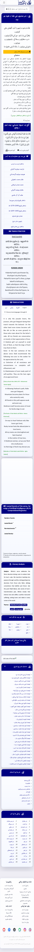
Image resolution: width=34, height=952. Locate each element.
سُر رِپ (12, 853)
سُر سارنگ (24, 830)
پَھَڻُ (10, 624)
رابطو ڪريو (8, 919)
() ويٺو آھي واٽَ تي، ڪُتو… (22, 709)
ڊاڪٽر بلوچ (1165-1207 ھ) (17, 211)
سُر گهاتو (12, 856)
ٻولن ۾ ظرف (25, 919)
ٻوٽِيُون (18, 630)
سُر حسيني (11, 836)
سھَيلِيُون (17, 627)
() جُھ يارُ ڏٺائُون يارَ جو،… (22, 687)
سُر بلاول (25, 847)
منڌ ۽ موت (27, 786)
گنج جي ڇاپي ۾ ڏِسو (24, 150)
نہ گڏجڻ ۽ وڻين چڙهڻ (25, 795)
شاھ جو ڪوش (9, 894)
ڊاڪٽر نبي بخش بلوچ (17, 226)
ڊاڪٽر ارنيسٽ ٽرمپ (17, 164)
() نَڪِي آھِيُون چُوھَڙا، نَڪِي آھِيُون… (20, 706)
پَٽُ (27, 627)
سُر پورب (12, 844)
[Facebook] (9, 930)
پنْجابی (11, 307)
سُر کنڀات (25, 824)
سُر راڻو (25, 841)
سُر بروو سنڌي (10, 838)
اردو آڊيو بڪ (8, 897)
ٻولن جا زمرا (25, 922)
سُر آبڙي (25, 833)
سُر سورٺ (24, 838)
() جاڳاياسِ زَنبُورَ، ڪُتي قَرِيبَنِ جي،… (20, 678)
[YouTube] (4, 930)
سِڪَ (10, 627)
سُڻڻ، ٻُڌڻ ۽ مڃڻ (26, 801)
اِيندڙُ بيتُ (27, 120)
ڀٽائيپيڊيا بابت (9, 885)
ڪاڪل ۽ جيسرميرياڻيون (24, 789)
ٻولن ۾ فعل (25, 916)
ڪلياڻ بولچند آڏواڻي (17, 190)
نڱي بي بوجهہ (27, 780)
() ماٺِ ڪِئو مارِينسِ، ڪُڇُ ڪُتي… (20, 700)
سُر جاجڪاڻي (11, 850)
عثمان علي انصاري (17, 216)
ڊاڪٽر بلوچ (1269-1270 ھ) (17, 206)
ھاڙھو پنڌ (27, 783)
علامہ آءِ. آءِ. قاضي (17, 195)
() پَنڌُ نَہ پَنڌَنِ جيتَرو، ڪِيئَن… (22, 716)
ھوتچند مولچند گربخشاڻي (17, 174)
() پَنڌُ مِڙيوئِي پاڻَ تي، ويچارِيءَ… (21, 713)
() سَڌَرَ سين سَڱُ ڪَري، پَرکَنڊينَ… (20, 694)
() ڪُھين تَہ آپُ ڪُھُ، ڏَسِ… (22, 760)
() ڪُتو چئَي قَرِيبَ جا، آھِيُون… (21, 751)
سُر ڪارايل (11, 862)
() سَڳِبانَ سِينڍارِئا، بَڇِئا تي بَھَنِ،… (20, 697)
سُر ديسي (11, 833)
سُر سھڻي (11, 827)
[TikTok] (30, 930)
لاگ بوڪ (8, 913)
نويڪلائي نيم (9, 916)
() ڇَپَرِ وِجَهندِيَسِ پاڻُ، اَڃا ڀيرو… (21, 735)
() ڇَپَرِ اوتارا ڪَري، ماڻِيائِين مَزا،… (21, 732)
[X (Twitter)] (14, 930)
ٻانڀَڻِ (27, 630)
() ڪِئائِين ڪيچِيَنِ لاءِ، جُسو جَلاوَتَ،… (19, 764)
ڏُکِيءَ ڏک (28, 792)
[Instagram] (24, 930)
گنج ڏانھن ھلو (10, 150)
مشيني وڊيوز (8, 901)
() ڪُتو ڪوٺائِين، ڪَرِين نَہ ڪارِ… (21, 754)
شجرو (25, 889)
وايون (28, 803)
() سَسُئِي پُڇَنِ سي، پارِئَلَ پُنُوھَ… (21, 690)
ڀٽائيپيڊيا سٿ (9, 910)
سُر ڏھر (25, 850)
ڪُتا (10, 630)
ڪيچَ (27, 632)
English (25, 307)
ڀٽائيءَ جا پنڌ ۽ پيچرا (25, 892)
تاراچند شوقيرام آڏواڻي (17, 169)
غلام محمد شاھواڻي (17, 179)
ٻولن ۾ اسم (25, 910)
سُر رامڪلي (24, 844)
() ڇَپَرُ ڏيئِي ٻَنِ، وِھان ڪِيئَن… (21, 722)
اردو (6, 307)
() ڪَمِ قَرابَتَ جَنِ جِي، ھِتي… (22, 741)
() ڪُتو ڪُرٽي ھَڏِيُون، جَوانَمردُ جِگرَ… (19, 757)
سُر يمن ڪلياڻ (10, 821)
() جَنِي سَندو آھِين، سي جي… (22, 681)
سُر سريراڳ (11, 824)
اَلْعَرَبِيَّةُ (17, 307)
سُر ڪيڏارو (11, 830)
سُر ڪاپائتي (24, 853)
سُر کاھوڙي (11, 841)
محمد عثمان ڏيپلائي (17, 185)
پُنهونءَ (18, 624)
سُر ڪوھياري (24, 836)
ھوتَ (27, 624)
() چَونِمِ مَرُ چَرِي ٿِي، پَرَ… (23, 719)
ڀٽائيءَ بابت (25, 885)
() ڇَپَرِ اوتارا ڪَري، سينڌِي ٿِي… (21, 725)
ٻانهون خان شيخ (17, 221)
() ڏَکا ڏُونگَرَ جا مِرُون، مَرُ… (22, 738)
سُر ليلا (12, 847)
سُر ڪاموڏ (24, 862)
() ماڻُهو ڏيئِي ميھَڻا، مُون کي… (22, 703)
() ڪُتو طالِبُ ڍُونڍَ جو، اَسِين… (21, 748)
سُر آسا (25, 856)
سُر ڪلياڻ (24, 821)
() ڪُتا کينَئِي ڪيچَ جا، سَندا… (22, 745)
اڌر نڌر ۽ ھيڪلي (26, 798)
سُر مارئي (12, 859)
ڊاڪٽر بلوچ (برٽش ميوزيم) (17, 200)
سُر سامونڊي (24, 827)
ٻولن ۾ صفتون (25, 913)
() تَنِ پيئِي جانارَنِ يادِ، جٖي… (22, 674)
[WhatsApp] (19, 930)
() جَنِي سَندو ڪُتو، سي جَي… (22, 684)
